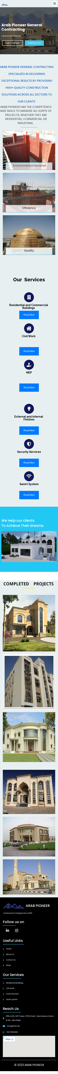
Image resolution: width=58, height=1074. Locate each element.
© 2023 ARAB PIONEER (29, 1065)
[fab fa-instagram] (16, 930)
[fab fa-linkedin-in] (7, 930)
